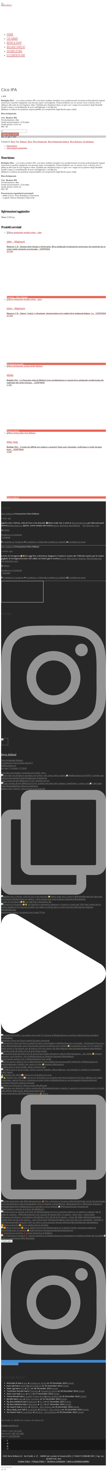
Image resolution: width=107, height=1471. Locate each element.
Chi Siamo (12, 38)
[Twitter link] (7, 1443)
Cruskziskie (32, 1409)
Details (71, 1383)
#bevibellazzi (74, 525)
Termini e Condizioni (56, 1461)
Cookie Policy (24, 1461)
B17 (29, 1388)
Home (10, 34)
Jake (21, 1399)
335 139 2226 (15, 1431)
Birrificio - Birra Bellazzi (41, 1407)
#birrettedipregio (79, 523)
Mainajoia (32, 1401)
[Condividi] (8, 1467)
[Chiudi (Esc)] (10, 1467)
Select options (13, 431)
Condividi (6, 537)
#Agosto (55, 525)
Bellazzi (23, 142)
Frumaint (34, 1391)
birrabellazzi (88, 142)
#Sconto (62, 558)
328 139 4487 (18, 1433)
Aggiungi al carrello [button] (15, 364)
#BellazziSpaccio (14, 525)
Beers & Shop (14, 42)
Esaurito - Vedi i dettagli (17, 297)
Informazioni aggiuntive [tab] (17, 148)
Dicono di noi (14, 51)
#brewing (64, 525)
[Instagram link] (7, 1448)
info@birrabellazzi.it (10, 1425)
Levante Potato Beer (34, 1396)
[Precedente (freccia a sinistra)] (2, 1469)
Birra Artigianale (40, 142)
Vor (22, 1388)
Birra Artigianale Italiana (58, 142)
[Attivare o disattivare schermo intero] (5, 1467)
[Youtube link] (7, 1446)
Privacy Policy (38, 1461)
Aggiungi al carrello (10, 134)
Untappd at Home (38, 1383)
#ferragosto (72, 558)
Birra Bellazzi (7, 513)
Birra (13, 142)
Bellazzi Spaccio (16, 47)
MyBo (23, 1385)
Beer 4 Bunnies (32, 1399)
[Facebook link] (7, 1440)
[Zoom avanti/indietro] (2, 1467)
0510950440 (14, 1436)
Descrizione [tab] (12, 146)
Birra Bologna (76, 142)
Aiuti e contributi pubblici (78, 1461)
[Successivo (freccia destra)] (5, 1469)
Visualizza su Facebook (11, 534)
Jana (25, 1383)
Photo (6, 530)
